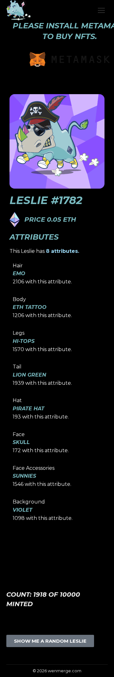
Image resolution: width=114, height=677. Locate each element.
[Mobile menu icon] (101, 10)
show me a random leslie (50, 641)
